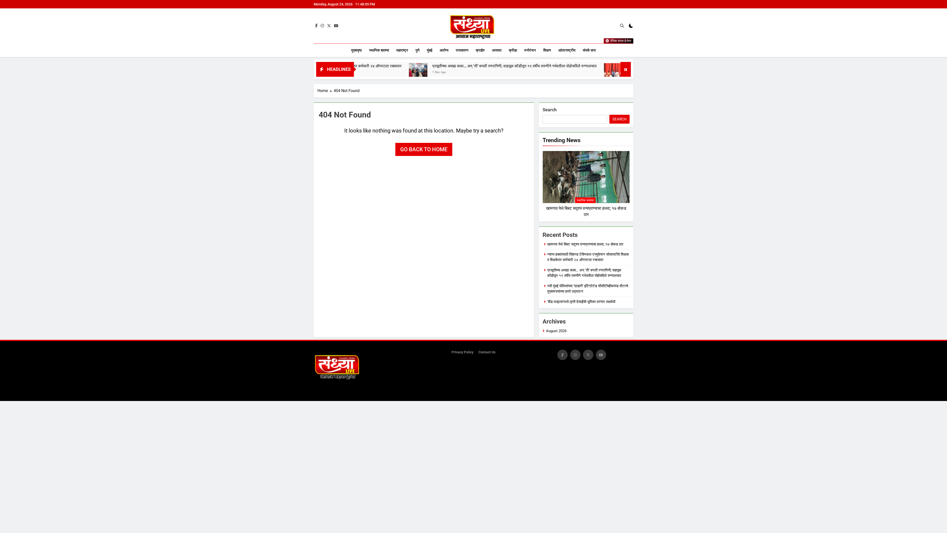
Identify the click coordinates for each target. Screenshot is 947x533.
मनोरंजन (530, 50)
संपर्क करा (589, 50)
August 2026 (556, 331)
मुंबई (429, 50)
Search (550, 109)
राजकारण (462, 50)
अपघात (496, 50)
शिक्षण (547, 50)
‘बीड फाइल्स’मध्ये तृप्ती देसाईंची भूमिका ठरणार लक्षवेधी (581, 302)
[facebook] (316, 26)
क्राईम (480, 50)
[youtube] (336, 26)
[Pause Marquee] (625, 69)
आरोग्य (444, 50)
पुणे (417, 50)
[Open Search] (622, 26)
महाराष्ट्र (402, 50)
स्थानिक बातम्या (379, 50)
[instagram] (322, 26)
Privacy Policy (463, 352)
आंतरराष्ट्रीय (566, 50)
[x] (329, 26)
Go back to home (423, 149)
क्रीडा (513, 50)
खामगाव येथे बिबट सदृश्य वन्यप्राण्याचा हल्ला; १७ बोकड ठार (585, 244)
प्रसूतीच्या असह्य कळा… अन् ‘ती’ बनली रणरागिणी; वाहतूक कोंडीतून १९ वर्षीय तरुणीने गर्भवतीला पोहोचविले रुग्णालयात (483, 66)
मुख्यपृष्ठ (356, 50)
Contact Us (486, 352)
